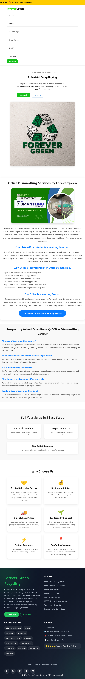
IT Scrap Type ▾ (14, 32)
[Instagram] (13, 671)
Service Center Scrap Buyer (55, 609)
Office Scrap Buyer (51, 589)
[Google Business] (26, 671)
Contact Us (13, 56)
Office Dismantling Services (55, 581)
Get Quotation (23, 95)
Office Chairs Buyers (52, 593)
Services (45, 665)
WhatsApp (27, 614)
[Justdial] (32, 671)
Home (11, 15)
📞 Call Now (12, 614)
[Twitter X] (19, 671)
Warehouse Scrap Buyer (53, 605)
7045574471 (51, 627)
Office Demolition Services (54, 585)
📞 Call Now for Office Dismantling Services (42, 313)
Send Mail (12, 48)
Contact (54, 665)
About (11, 24)
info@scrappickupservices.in (58, 631)
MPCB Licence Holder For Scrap (56, 601)
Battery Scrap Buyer (52, 597)
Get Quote (12, 61)
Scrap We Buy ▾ (15, 40)
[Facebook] (6, 671)
